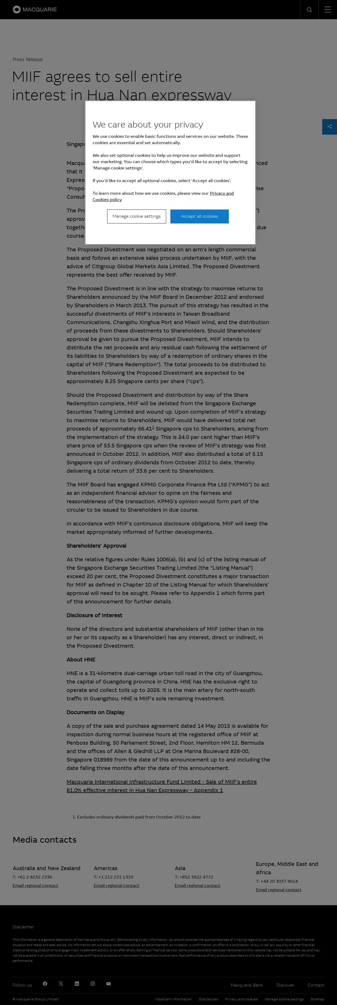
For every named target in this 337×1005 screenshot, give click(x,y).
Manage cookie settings (137, 216)
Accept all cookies (199, 216)
